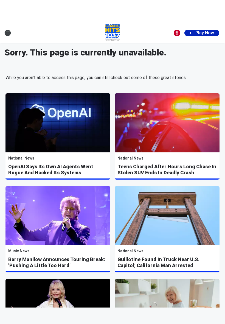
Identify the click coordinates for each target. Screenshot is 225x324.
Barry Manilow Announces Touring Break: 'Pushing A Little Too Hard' (56, 262)
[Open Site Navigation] (7, 33)
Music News (19, 251)
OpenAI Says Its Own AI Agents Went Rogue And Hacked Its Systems (50, 169)
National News (21, 158)
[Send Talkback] (177, 33)
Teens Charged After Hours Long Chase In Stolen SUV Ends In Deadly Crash (166, 169)
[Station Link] (112, 33)
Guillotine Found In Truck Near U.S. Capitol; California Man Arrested (158, 262)
